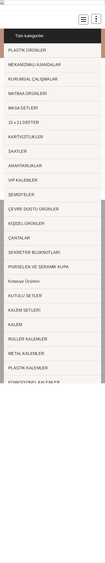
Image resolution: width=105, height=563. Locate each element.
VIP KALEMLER (23, 180)
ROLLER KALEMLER (28, 339)
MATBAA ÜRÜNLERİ (27, 94)
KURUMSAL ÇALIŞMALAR (33, 79)
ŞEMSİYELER (21, 195)
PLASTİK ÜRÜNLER (27, 50)
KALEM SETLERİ (24, 310)
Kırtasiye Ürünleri (24, 281)
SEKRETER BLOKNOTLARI (34, 252)
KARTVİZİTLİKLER (25, 137)
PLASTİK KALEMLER (28, 368)
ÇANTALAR (19, 238)
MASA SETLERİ (23, 108)
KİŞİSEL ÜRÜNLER (26, 224)
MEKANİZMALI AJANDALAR (34, 65)
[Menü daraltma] (83, 19)
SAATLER (17, 151)
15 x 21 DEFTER (23, 122)
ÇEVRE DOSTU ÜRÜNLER (33, 209)
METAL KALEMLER (26, 354)
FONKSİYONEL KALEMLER (34, 382)
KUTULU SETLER (25, 296)
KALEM (15, 325)
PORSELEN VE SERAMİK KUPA (38, 267)
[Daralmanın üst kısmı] (96, 19)
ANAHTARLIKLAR (25, 166)
